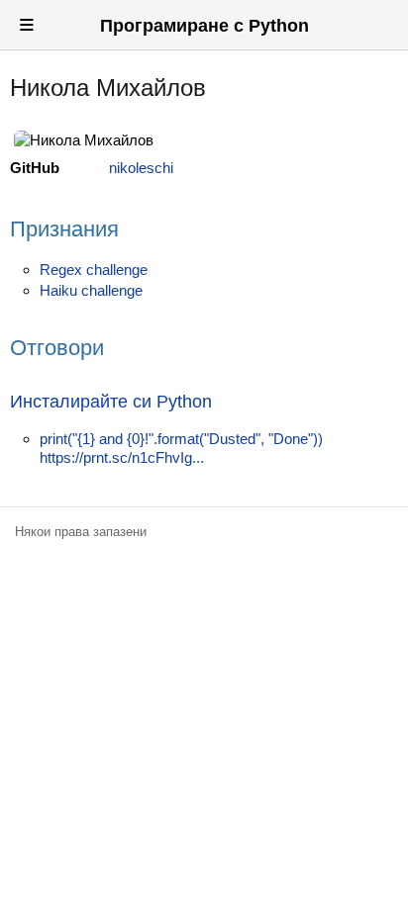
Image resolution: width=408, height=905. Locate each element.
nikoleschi (141, 167)
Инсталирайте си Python (111, 401)
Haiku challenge (91, 290)
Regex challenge (94, 269)
